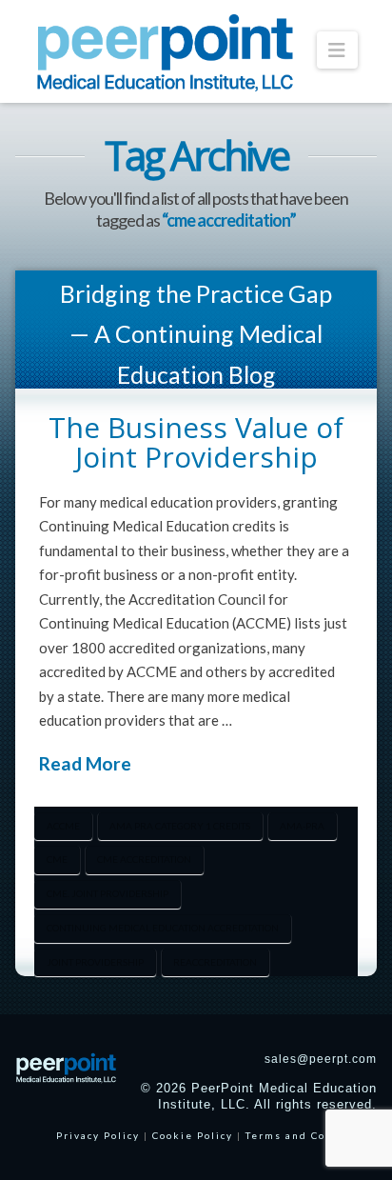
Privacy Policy (98, 1135)
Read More (85, 763)
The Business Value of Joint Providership (196, 442)
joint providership (95, 962)
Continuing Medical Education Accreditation (163, 927)
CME (57, 859)
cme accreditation (144, 859)
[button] (337, 50)
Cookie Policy (192, 1135)
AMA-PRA (302, 825)
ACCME (63, 825)
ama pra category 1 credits (179, 825)
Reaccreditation (215, 962)
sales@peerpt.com (321, 1059)
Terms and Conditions (311, 1135)
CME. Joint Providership (107, 893)
